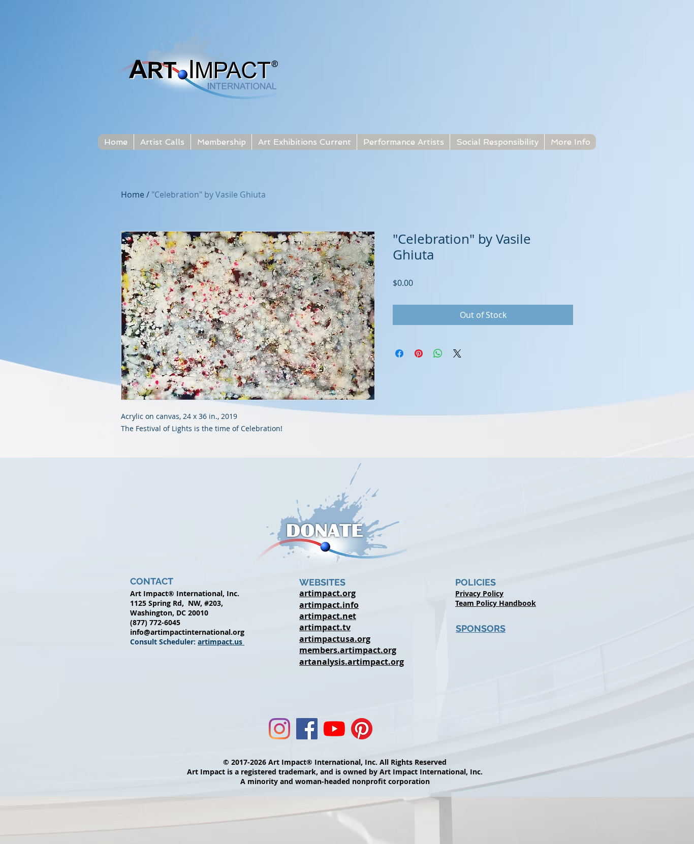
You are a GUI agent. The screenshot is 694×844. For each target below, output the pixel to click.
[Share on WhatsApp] (438, 353)
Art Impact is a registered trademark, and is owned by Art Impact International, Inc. (335, 771)
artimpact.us (221, 641)
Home (132, 194)
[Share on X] (457, 353)
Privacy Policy (479, 593)
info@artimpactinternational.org (187, 632)
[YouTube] (334, 728)
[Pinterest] (361, 728)
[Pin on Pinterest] (419, 353)
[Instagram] (279, 728)
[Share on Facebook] (399, 353)
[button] (162, 142)
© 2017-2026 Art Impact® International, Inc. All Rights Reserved (335, 762)
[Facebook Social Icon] (307, 728)
